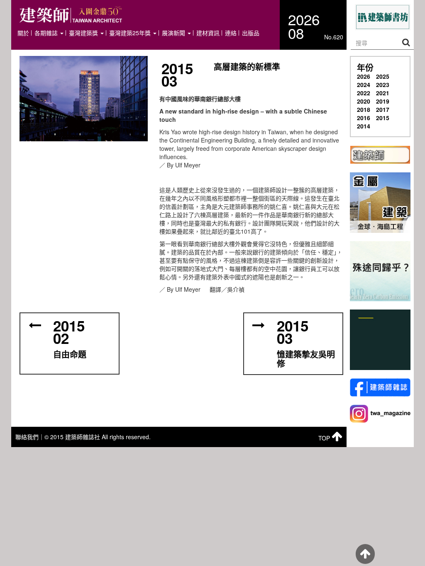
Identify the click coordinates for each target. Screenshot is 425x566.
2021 (382, 93)
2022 (363, 93)
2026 (363, 76)
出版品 (250, 33)
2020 (363, 101)
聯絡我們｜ (29, 437)
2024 (363, 84)
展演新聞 (174, 33)
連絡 (231, 33)
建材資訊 (208, 33)
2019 (382, 101)
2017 (382, 109)
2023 (382, 84)
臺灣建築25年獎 (130, 33)
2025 (382, 76)
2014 (363, 126)
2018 (363, 109)
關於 (23, 33)
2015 (382, 118)
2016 (363, 118)
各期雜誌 (46, 33)
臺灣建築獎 (84, 33)
